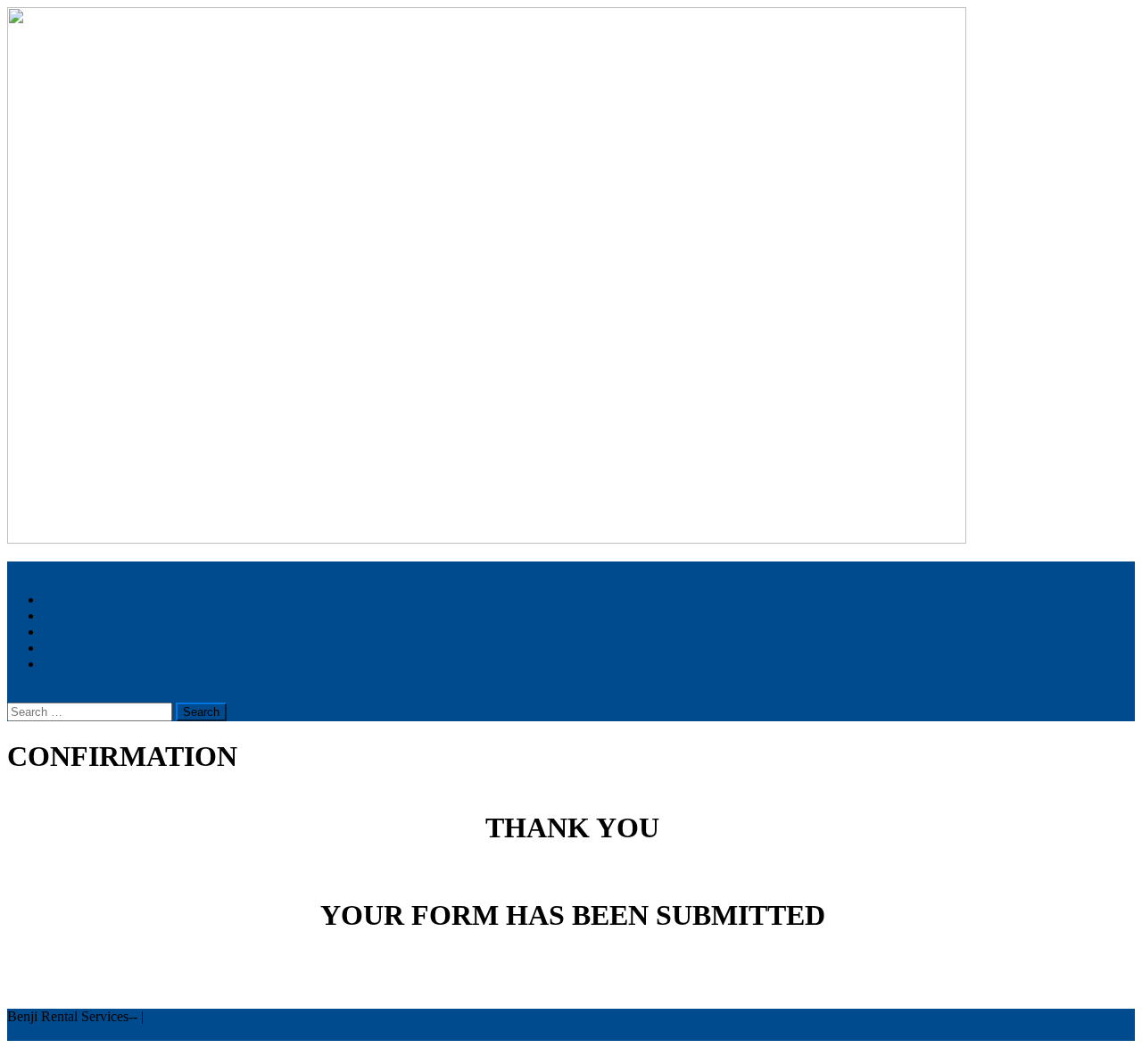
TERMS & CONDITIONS (120, 663)
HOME (64, 599)
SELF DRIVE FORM (106, 631)
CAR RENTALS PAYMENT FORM (151, 615)
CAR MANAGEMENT (112, 647)
